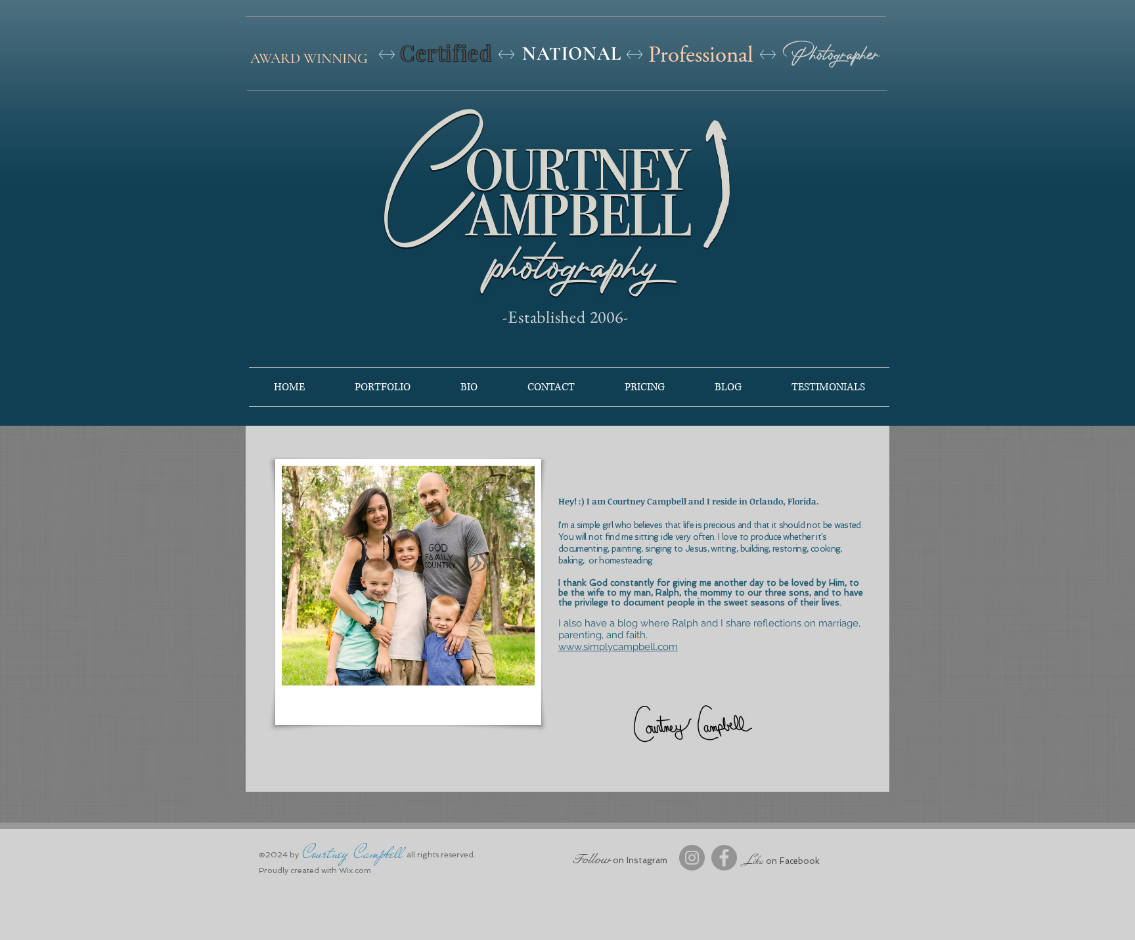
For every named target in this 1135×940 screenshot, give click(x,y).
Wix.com (355, 870)
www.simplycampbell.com (618, 647)
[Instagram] (692, 857)
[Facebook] (724, 857)
